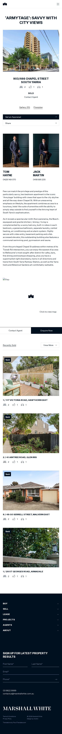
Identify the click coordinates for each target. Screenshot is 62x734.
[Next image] (55, 51)
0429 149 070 (9, 179)
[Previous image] (7, 51)
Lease (6, 614)
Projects (9, 620)
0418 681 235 (39, 179)
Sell (5, 609)
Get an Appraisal (13, 117)
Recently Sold (9, 345)
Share (8, 123)
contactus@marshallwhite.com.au (18, 693)
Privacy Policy (7, 719)
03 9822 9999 (9, 690)
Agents (7, 625)
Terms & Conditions (9, 716)
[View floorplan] (55, 68)
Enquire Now (47, 330)
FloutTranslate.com (19, 722)
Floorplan (38, 107)
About (7, 630)
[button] (31, 297)
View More (48, 345)
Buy (5, 604)
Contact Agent (15, 330)
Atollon (36, 719)
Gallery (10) (24, 107)
